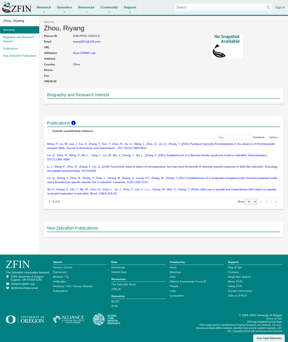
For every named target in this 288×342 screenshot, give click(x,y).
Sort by (273, 137)
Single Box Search (239, 276)
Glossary (233, 272)
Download (258, 137)
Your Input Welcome (269, 338)
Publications (60, 290)
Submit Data (119, 272)
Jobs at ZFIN (236, 295)
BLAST (115, 301)
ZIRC (114, 289)
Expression (60, 272)
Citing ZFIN (235, 286)
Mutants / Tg (61, 276)
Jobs (173, 276)
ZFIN (114, 306)
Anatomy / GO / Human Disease (73, 286)
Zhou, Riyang (13, 21)
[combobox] (223, 7)
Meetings (175, 272)
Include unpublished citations (73, 130)
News (173, 267)
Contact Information (240, 290)
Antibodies (59, 281)
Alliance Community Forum (186, 281)
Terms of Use (274, 318)
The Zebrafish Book (123, 284)
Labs (173, 290)
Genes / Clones (62, 267)
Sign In (280, 7)
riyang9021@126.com (86, 41)
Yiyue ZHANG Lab (84, 52)
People (174, 286)
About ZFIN (235, 281)
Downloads (118, 267)
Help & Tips (235, 267)
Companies (177, 295)
